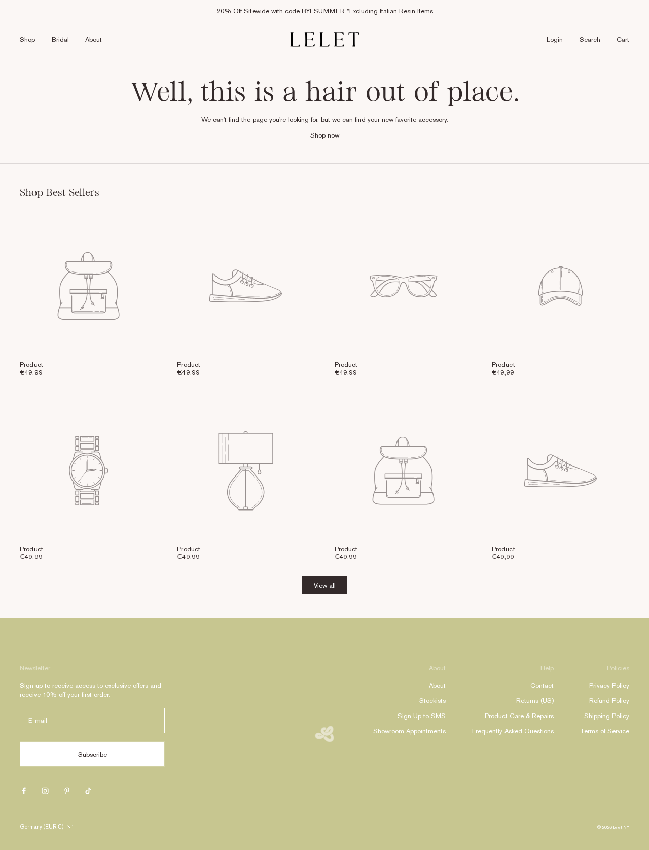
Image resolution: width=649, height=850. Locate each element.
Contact (542, 685)
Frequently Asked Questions (513, 731)
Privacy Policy (609, 685)
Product (31, 364)
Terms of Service (604, 731)
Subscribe (92, 754)
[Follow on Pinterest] (67, 791)
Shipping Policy (606, 715)
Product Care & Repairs (519, 715)
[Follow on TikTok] (88, 791)
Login (555, 39)
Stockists (432, 700)
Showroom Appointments (409, 731)
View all (325, 585)
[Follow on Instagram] (45, 791)
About (93, 39)
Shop (27, 39)
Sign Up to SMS (422, 715)
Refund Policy (609, 700)
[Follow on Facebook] (24, 791)
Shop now (324, 135)
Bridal (60, 39)
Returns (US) (535, 700)
